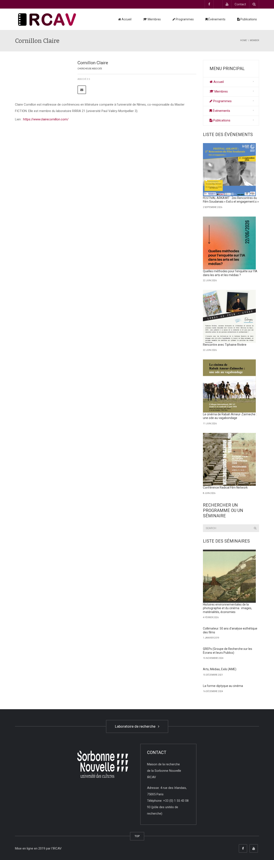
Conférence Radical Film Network (225, 487)
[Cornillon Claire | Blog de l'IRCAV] (47, 19)
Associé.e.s (83, 79)
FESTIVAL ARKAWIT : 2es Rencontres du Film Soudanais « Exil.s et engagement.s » (231, 199)
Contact (240, 4)
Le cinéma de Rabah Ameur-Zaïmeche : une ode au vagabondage (230, 416)
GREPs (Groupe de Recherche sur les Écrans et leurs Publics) (227, 650)
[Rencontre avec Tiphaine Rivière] (229, 316)
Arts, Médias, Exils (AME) (219, 669)
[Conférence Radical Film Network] (229, 459)
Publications (248, 19)
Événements (216, 19)
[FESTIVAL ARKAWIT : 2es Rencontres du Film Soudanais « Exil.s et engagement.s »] (229, 169)
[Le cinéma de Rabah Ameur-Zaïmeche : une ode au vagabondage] (229, 386)
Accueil (126, 19)
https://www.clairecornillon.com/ (45, 119)
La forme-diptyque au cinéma (223, 686)
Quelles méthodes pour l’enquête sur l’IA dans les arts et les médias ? (230, 273)
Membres (154, 19)
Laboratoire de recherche (136, 726)
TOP (137, 836)
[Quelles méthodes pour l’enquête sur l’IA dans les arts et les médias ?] (229, 243)
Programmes (184, 19)
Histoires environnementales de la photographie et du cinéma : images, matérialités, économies (227, 608)
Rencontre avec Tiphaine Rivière (224, 344)
